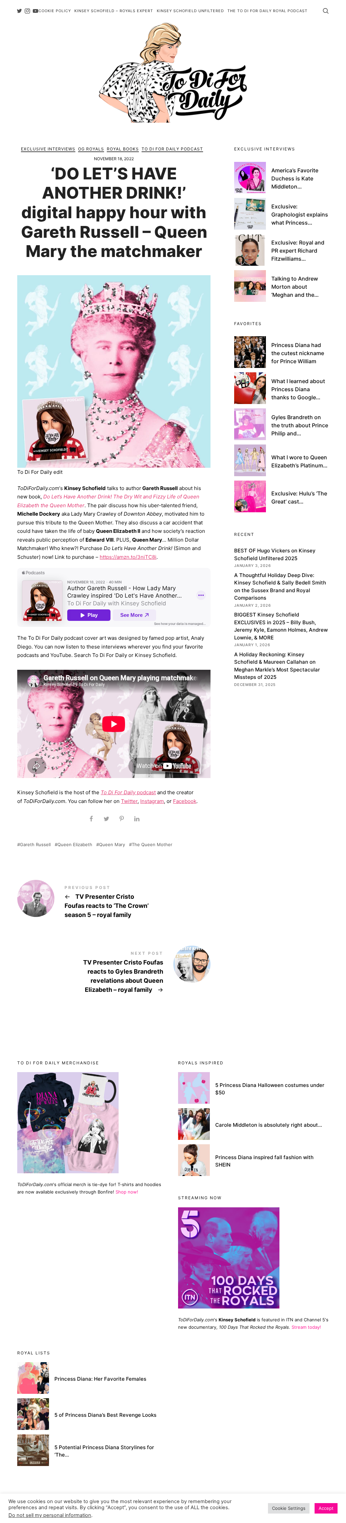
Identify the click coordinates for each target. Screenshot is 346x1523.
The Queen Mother (152, 844)
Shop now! (127, 1192)
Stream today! (306, 1327)
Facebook (184, 801)
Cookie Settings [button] (288, 1508)
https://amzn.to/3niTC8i (128, 557)
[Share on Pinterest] (121, 819)
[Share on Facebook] (91, 819)
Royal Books (123, 148)
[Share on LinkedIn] (136, 819)
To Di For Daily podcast (172, 148)
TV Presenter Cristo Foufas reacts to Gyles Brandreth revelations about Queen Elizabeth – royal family (114, 973)
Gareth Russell (35, 844)
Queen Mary (112, 844)
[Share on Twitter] (106, 819)
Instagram (152, 801)
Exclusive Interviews (48, 148)
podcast (128, 792)
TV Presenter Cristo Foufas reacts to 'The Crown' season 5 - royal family (114, 903)
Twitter (129, 801)
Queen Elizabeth (74, 844)
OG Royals (91, 148)
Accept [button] (326, 1508)
